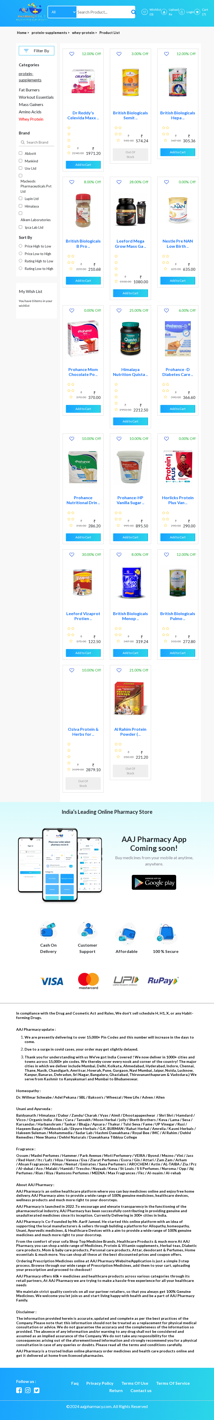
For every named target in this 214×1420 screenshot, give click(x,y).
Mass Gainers (31, 104)
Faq (75, 1383)
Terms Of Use (134, 1383)
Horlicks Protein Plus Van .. (178, 500)
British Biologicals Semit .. (130, 115)
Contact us (141, 1390)
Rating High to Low (39, 261)
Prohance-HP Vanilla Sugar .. (130, 500)
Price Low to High (38, 254)
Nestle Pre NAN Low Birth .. (178, 243)
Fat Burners (29, 89)
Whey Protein (31, 118)
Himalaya (32, 206)
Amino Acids (30, 111)
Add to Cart (83, 165)
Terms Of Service (173, 1383)
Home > (23, 33)
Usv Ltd (30, 168)
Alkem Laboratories (36, 220)
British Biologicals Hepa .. (177, 115)
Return (116, 1390)
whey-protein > (85, 33)
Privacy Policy (100, 1383)
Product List (109, 33)
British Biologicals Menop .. (130, 616)
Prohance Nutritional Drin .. (83, 500)
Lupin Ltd (32, 199)
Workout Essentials (36, 97)
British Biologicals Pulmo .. (177, 616)
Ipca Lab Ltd (34, 227)
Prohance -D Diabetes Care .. (177, 372)
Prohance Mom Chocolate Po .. (83, 372)
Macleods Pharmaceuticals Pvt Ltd (36, 186)
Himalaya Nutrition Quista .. (130, 372)
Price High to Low (38, 246)
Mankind (31, 161)
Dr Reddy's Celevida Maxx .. (83, 115)
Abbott (30, 153)
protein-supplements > (51, 33)
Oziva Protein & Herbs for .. (83, 731)
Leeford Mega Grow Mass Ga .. (130, 243)
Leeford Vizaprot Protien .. (83, 616)
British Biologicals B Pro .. (83, 243)
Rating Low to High (39, 269)
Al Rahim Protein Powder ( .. (130, 731)
